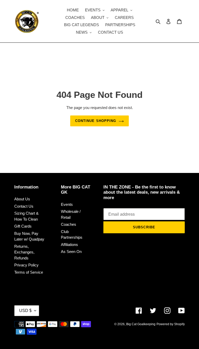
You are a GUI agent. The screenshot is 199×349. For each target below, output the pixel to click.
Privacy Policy (26, 265)
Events (67, 204)
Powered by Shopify (171, 324)
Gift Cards (23, 226)
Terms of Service (28, 272)
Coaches (68, 224)
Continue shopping (95, 121)
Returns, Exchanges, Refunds (24, 252)
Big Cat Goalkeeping (140, 324)
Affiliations (69, 244)
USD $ (25, 310)
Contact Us (23, 206)
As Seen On (71, 251)
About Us (22, 199)
